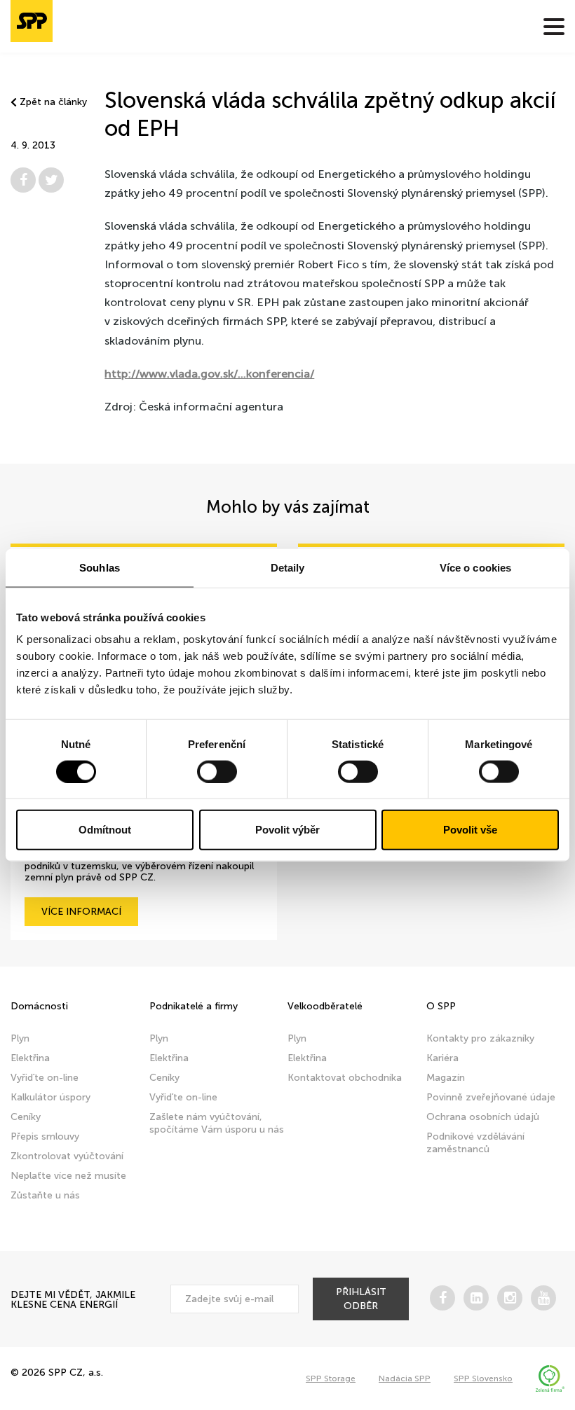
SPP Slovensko (483, 1378)
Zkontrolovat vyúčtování (67, 1156)
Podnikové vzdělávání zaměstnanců (475, 1143)
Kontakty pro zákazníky (480, 1038)
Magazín (445, 1078)
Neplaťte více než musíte (68, 1176)
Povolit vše (470, 830)
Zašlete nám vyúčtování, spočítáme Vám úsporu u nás (216, 1123)
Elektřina (30, 1058)
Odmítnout (105, 830)
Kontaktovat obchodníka (345, 1078)
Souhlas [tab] (99, 567)
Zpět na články (53, 102)
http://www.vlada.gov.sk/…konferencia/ (209, 373)
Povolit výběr (287, 830)
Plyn (20, 1038)
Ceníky (26, 1117)
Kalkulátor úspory (50, 1097)
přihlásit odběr (361, 1299)
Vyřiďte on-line (45, 1078)
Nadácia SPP (405, 1378)
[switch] (217, 771)
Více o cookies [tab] (475, 567)
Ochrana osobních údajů (482, 1117)
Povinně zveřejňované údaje (490, 1097)
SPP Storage (331, 1378)
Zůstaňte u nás (45, 1195)
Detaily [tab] (288, 567)
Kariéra (442, 1058)
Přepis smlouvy (45, 1136)
